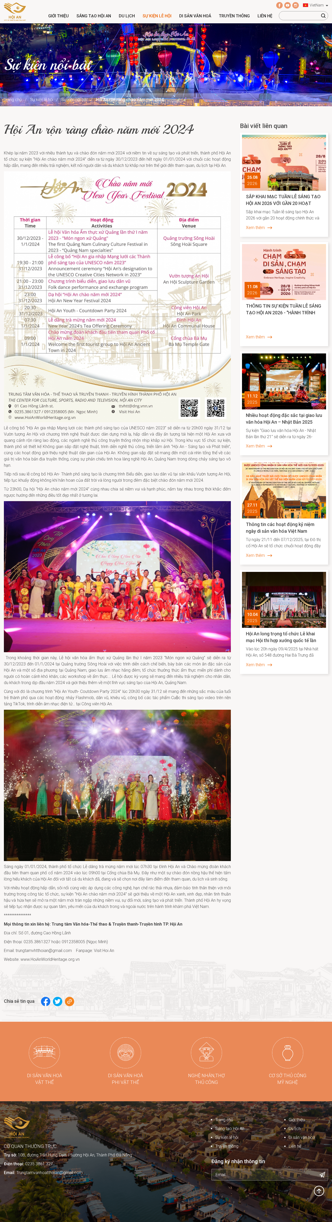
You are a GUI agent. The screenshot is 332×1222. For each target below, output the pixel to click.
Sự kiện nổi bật (74, 99)
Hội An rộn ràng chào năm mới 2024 (130, 99)
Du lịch (127, 15)
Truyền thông (234, 15)
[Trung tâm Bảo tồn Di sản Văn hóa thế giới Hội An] (15, 11)
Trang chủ (13, 99)
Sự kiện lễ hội (157, 15)
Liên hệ (265, 15)
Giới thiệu (58, 15)
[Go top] (319, 1190)
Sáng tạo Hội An (94, 15)
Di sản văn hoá (195, 15)
